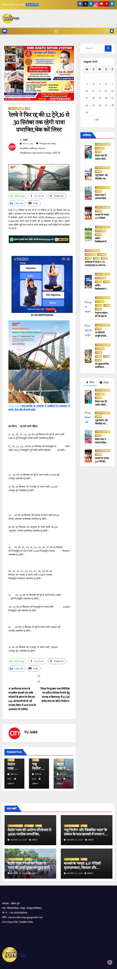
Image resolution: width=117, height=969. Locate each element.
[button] (106, 31)
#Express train (47, 143)
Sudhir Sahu (26, 922)
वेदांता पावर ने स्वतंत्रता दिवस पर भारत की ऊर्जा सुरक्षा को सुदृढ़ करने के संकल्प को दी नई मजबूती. (30, 868)
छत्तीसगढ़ (11, 760)
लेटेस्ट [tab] (92, 382)
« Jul (96, 119)
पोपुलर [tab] (106, 382)
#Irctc (41, 148)
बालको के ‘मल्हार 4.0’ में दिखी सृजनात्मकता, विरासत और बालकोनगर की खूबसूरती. (82, 868)
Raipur (88, 258)
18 (93, 98)
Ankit (25, 140)
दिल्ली (27, 108)
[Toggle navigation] (56, 31)
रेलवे (10, 210)
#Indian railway (28, 148)
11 (93, 91)
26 (99, 105)
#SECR (56, 153)
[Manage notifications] (109, 962)
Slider (96, 258)
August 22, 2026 (75, 840)
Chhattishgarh (16, 108)
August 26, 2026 (19, 840)
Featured (100, 148)
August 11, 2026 (75, 873)
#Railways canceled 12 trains (35, 153)
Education (100, 231)
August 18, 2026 (18, 873)
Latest (98, 305)
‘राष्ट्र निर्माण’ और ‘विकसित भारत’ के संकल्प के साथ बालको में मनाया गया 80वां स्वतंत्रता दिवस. (85, 834)
